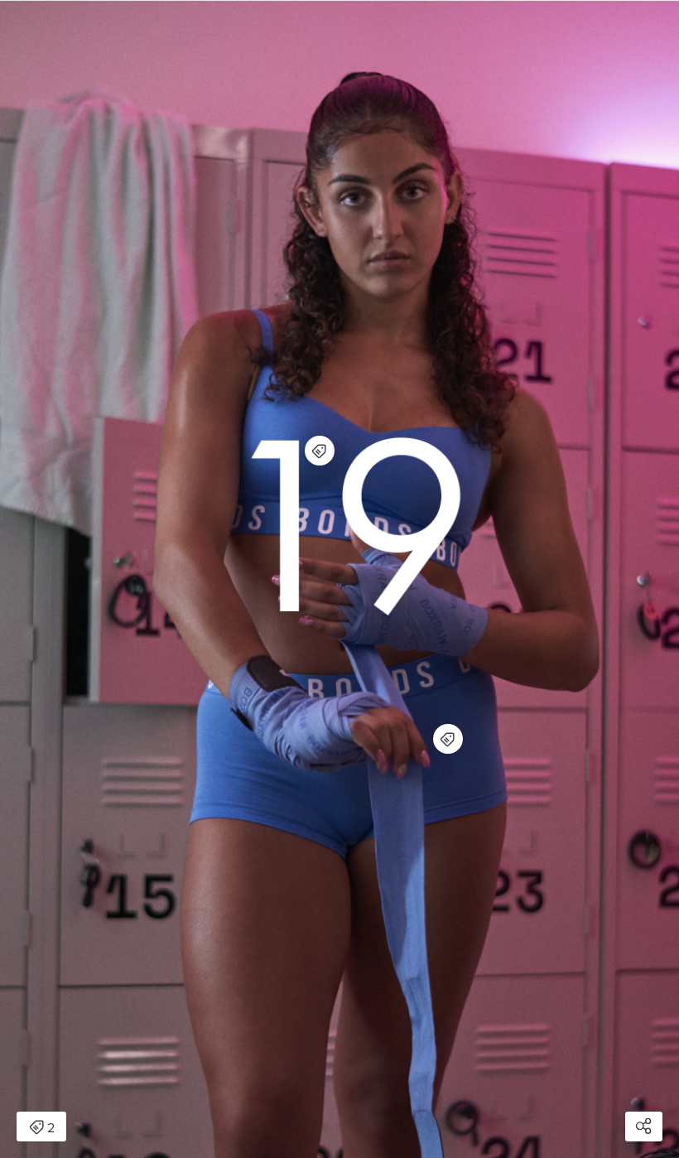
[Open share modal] (643, 1126)
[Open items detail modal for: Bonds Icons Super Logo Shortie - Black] (448, 739)
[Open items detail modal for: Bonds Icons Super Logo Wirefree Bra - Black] (320, 451)
